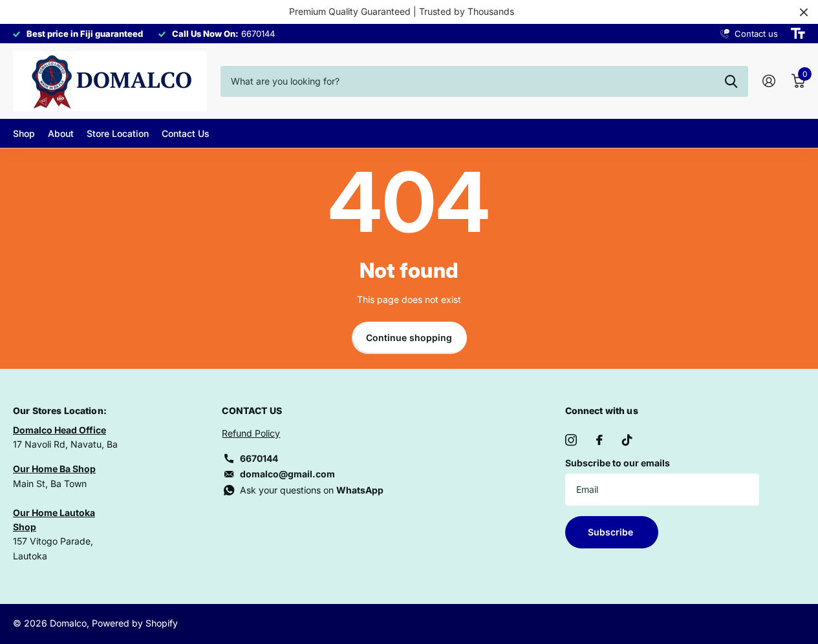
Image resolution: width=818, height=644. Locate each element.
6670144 (259, 458)
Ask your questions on (311, 489)
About (61, 133)
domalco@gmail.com (287, 473)
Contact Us (186, 133)
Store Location (118, 133)
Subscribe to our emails (617, 462)
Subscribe (612, 531)
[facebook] (599, 440)
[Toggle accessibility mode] (798, 33)
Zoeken (731, 81)
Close (804, 12)
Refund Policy (251, 433)
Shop (24, 133)
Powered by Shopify (135, 623)
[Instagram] (571, 440)
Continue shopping (409, 337)
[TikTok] (627, 440)
